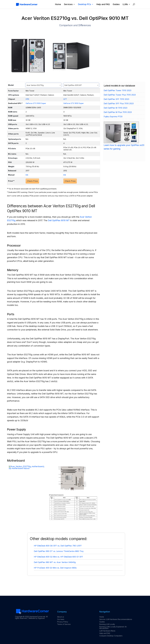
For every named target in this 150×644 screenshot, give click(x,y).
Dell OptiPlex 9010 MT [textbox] (73, 85)
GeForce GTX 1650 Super (36, 103)
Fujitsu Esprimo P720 (113, 116)
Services (68, 4)
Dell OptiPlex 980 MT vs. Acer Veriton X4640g (55, 562)
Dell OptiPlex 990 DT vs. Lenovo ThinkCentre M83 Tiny (59, 551)
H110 (27, 99)
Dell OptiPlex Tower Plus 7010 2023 (120, 95)
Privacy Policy (62, 622)
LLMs (125, 4)
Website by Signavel (37, 618)
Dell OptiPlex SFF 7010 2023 (116, 99)
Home (58, 4)
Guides (116, 4)
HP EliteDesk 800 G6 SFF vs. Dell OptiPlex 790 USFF (58, 546)
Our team (60, 619)
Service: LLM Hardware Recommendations (115, 619)
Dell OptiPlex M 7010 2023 (115, 108)
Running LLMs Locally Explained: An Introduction (113, 627)
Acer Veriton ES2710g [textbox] (35, 85)
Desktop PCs (84, 4)
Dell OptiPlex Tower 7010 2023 (117, 90)
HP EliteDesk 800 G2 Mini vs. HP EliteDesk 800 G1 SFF (58, 557)
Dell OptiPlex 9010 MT (59, 220)
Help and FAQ (103, 4)
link (27, 175)
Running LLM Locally (107, 624)
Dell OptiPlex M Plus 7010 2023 (118, 112)
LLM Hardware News (107, 631)
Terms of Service (64, 624)
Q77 (65, 99)
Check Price (32, 181)
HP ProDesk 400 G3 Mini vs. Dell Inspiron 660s (55, 568)
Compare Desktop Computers (110, 636)
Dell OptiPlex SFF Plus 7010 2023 (119, 103)
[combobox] (43, 85)
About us (60, 617)
